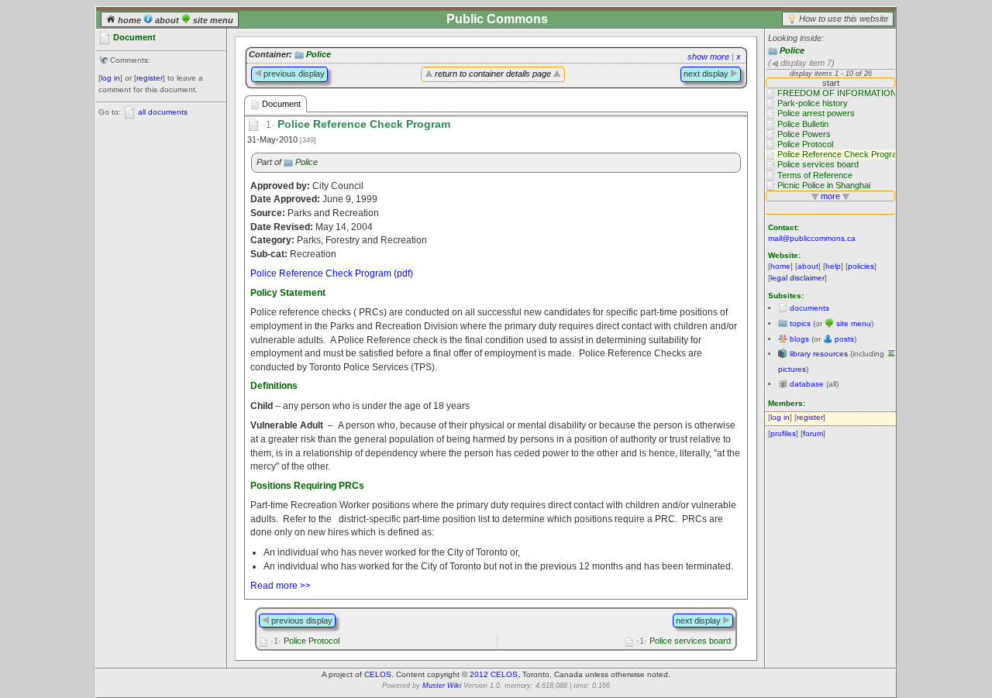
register (149, 78)
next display (707, 73)
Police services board (683, 640)
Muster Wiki (441, 685)
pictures (792, 369)
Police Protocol (304, 640)
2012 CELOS (494, 674)
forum (813, 433)
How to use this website (843, 18)
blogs (799, 339)
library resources (819, 353)
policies (861, 266)
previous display (293, 73)
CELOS (377, 674)
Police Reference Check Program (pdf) (331, 273)
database (807, 384)
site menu (212, 20)
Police (792, 50)
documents (809, 308)
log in (110, 78)
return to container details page (492, 73)
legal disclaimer (797, 277)
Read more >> (280, 585)
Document (280, 103)
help (833, 266)
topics (800, 323)
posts (844, 339)
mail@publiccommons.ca (812, 238)
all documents (163, 112)
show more (708, 56)
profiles (783, 433)
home (129, 20)
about (167, 20)
